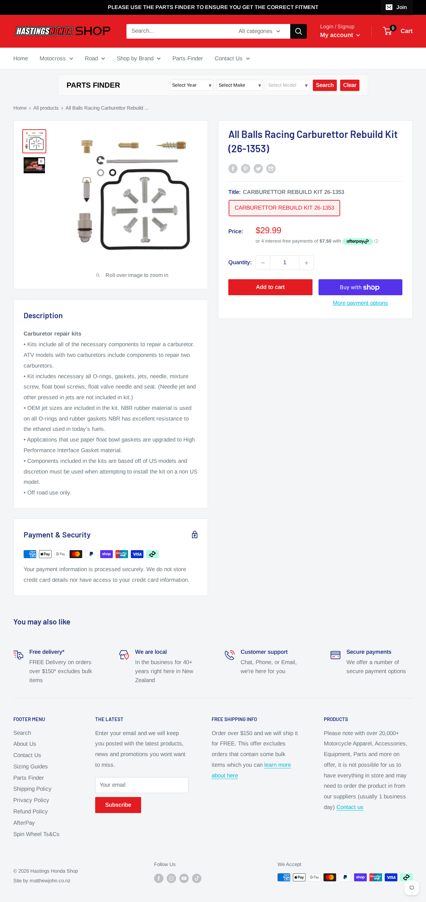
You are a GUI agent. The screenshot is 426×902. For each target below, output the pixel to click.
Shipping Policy (32, 789)
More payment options (360, 303)
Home (20, 58)
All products (46, 108)
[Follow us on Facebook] (158, 878)
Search (22, 733)
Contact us (349, 807)
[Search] (298, 31)
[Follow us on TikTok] (196, 878)
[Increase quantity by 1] (307, 263)
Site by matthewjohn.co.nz (42, 880)
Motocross (53, 58)
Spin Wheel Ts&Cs (36, 834)
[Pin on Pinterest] (245, 168)
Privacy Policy (31, 800)
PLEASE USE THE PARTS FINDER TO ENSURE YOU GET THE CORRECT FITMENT (213, 7)
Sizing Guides (30, 766)
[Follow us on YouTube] (184, 878)
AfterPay (24, 823)
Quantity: (240, 263)
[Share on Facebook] (233, 168)
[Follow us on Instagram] (171, 878)
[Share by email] (271, 168)
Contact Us (229, 58)
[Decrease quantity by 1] (263, 263)
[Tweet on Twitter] (258, 168)
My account (337, 35)
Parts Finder (187, 58)
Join (401, 7)
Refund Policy (30, 811)
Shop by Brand (135, 58)
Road (91, 58)
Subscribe (118, 805)
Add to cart (270, 287)
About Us (24, 744)
